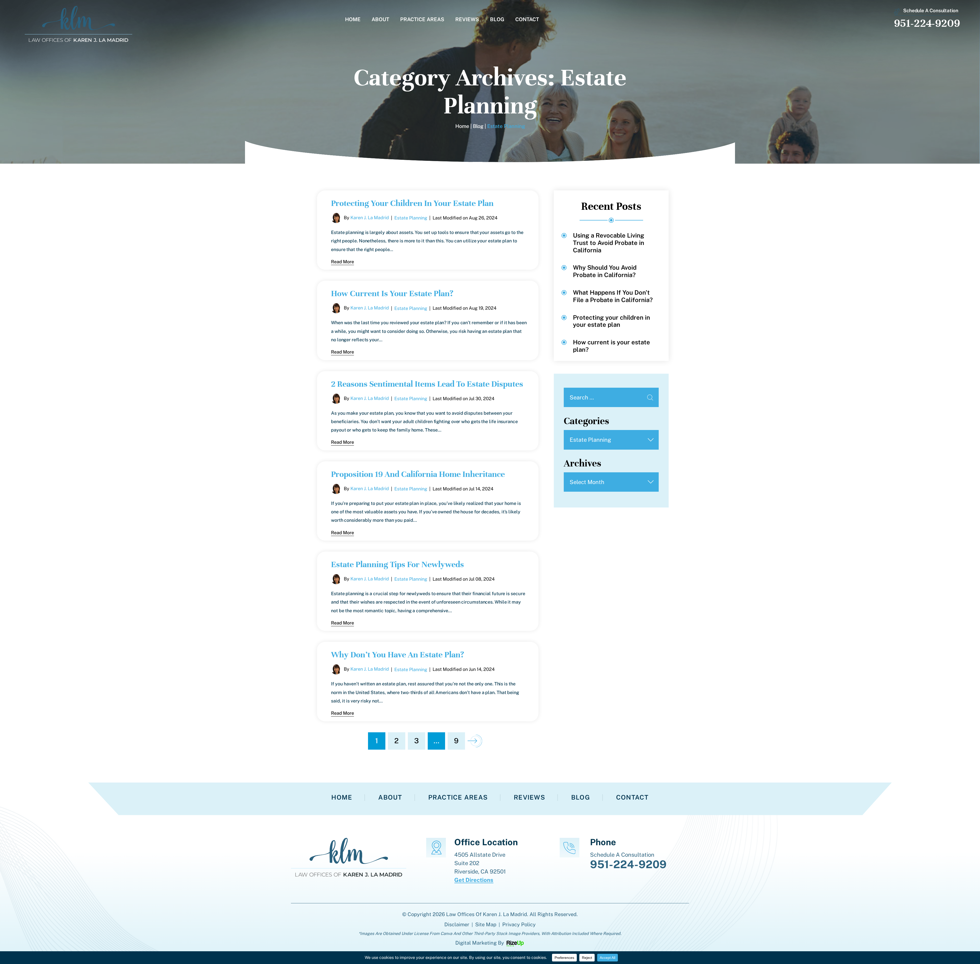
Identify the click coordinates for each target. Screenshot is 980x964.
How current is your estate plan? (392, 293)
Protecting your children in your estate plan (412, 203)
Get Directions (473, 880)
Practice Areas (422, 19)
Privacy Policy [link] (519, 924)
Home (353, 19)
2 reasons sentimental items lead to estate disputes (427, 384)
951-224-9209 (927, 23)
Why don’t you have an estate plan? (397, 654)
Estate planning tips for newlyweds (397, 564)
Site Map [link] (485, 924)
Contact (527, 19)
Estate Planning (410, 217)
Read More (342, 261)
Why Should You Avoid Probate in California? (604, 271)
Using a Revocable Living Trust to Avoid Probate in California (608, 243)
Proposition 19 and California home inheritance (418, 474)
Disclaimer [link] (456, 924)
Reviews (467, 19)
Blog (497, 19)
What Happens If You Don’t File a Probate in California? (613, 296)
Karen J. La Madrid (369, 217)
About (380, 19)
